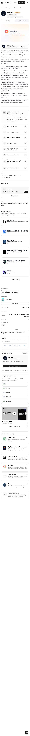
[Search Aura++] (10, 2)
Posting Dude (24, 370)
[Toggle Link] (12, 192)
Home (2, 8)
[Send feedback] (26, 732)
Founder (20, 175)
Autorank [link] (3, 10)
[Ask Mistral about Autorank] (24, 346)
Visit (9, 20)
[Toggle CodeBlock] (15, 192)
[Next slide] (26, 413)
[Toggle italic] (5, 192)
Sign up (15, 2)
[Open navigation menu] (27, 2)
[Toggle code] (10, 192)
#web (3, 325)
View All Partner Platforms (15, 428)
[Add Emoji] (17, 192)
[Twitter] (28, 319)
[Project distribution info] (15, 376)
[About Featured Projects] (13, 434)
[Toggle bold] (3, 192)
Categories (9, 8)
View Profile (15, 303)
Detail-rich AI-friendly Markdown (8, 332)
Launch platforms (6, 177)
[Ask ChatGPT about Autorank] (5, 346)
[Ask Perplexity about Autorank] (19, 346)
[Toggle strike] (7, 192)
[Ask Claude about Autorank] (10, 346)
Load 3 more (15, 279)
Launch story (4, 175)
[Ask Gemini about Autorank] (15, 346)
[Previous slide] (4, 413)
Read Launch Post (16, 366)
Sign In (25, 191)
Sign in (23, 2)
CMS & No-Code (18, 8)
